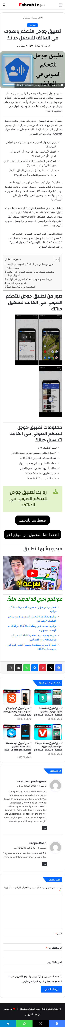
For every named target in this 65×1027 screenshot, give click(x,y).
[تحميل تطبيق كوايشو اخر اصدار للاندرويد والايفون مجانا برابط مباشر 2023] (17, 697)
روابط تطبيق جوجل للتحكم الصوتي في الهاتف (29, 279)
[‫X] (50, 667)
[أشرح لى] (32, 4)
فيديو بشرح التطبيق (16, 283)
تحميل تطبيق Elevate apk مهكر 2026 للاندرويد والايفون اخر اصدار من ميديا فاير (17, 748)
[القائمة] (60, 6)
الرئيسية (36, 17)
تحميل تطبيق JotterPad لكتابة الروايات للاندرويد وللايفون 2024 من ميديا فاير (48, 711)
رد (45, 828)
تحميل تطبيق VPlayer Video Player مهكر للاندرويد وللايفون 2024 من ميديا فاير (48, 746)
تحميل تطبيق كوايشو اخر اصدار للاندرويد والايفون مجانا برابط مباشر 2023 (17, 711)
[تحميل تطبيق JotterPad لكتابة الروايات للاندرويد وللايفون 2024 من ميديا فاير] (48, 697)
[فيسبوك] (58, 667)
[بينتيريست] (42, 667)
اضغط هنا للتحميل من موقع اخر (32, 534)
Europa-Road (37, 843)
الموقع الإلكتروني (54, 962)
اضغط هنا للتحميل (33, 520)
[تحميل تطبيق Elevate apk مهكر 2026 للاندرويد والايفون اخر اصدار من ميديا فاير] (17, 732)
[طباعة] (10, 667)
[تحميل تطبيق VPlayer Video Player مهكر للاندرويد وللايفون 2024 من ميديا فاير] (48, 732)
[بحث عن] (4, 6)
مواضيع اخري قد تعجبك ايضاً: (21, 286)
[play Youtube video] (32, 573)
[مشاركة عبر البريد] (18, 667)
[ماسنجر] (34, 667)
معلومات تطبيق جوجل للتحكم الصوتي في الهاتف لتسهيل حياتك (30, 273)
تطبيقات (26, 17)
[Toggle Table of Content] (55, 259)
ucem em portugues (31, 781)
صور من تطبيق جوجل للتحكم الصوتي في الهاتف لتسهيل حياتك (30, 266)
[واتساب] (26, 667)
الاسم (59, 933)
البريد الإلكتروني (54, 947)
